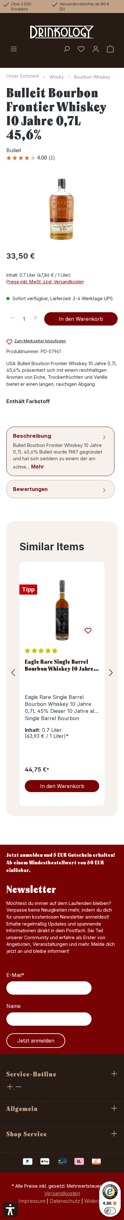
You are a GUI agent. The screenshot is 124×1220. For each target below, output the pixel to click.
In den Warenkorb (81, 319)
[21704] (62, 210)
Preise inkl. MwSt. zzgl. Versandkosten (45, 281)
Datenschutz (65, 1201)
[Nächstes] (111, 672)
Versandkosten (62, 1193)
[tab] (60, 451)
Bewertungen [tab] (30, 489)
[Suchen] (66, 49)
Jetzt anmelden (35, 1040)
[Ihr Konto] (95, 49)
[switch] (110, 1210)
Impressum (31, 1201)
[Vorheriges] (13, 672)
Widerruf (95, 1201)
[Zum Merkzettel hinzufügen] (87, 630)
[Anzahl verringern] (12, 319)
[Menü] (13, 49)
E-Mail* (15, 975)
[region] (62, 210)
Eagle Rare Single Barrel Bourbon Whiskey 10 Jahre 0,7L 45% (59, 665)
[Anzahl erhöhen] (35, 319)
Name (13, 1006)
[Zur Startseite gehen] (62, 32)
